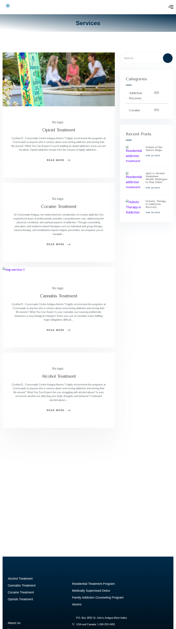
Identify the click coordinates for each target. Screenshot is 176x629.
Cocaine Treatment (58, 206)
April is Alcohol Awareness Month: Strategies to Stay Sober (156, 178)
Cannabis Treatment (58, 295)
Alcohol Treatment (59, 376)
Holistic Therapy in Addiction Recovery (156, 204)
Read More (56, 160)
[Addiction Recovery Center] (8, 7)
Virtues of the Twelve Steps (154, 149)
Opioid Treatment (58, 129)
